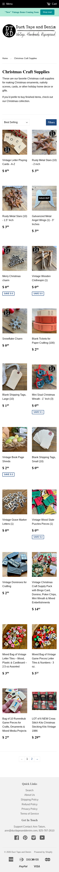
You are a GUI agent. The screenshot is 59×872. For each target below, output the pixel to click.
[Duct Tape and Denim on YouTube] (42, 838)
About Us (29, 795)
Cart (54, 4)
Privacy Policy (29, 809)
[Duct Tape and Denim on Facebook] (16, 838)
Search (29, 790)
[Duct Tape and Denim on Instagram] (33, 838)
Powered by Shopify (43, 852)
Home (5, 58)
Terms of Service (29, 813)
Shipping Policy (29, 799)
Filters (51, 122)
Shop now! (47, 12)
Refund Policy (29, 804)
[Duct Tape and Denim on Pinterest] (25, 838)
